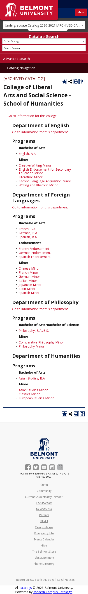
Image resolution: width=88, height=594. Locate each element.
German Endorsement (35, 253)
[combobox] (44, 25)
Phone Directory (44, 564)
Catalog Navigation (21, 68)
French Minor (28, 272)
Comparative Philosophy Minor (41, 342)
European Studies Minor (36, 398)
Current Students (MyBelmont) (44, 497)
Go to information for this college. (32, 116)
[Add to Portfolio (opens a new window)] (64, 81)
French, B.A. (27, 229)
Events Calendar (44, 539)
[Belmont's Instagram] (52, 467)
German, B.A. (28, 233)
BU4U (44, 521)
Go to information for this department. (40, 132)
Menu (81, 12)
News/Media (44, 509)
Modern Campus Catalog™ (52, 592)
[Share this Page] (70, 81)
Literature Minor (30, 177)
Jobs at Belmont (44, 558)
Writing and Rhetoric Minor (38, 185)
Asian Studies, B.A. (32, 378)
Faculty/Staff (44, 503)
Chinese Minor (29, 268)
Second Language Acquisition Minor (45, 181)
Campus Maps (44, 527)
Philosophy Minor (31, 346)
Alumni (44, 485)
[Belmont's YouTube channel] (44, 467)
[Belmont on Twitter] (36, 467)
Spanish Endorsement (35, 257)
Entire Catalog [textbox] (11, 41)
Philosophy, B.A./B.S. (34, 330)
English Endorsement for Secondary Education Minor (45, 171)
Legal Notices (65, 580)
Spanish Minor (29, 293)
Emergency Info (44, 533)
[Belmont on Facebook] (28, 467)
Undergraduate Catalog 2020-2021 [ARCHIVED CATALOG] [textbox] (45, 25)
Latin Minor (27, 289)
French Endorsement (34, 248)
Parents (44, 515)
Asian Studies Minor (33, 390)
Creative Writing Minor (35, 165)
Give (44, 545)
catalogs (25, 587)
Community (44, 491)
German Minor (29, 276)
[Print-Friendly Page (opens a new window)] (76, 81)
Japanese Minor (30, 284)
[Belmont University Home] (44, 448)
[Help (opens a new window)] (81, 81)
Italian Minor (28, 280)
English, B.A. (27, 153)
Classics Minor (29, 394)
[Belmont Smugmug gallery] (60, 467)
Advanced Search (16, 58)
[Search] (83, 48)
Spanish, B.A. (28, 237)
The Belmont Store (44, 551)
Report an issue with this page (35, 580)
